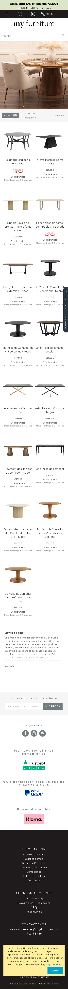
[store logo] (34, 24)
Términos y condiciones (34, 867)
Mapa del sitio (34, 911)
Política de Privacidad (34, 863)
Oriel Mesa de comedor (50, 468)
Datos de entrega (34, 898)
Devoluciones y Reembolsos (34, 902)
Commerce (34, 880)
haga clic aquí (53, 964)
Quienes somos (34, 858)
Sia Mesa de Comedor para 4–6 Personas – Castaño (50, 533)
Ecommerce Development (23, 983)
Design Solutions (50, 983)
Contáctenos (34, 871)
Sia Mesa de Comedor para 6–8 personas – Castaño (18, 597)
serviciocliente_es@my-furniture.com (34, 929)
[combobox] (34, 35)
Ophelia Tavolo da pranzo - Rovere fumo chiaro (18, 226)
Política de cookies (34, 876)
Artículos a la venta (34, 854)
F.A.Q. (34, 907)
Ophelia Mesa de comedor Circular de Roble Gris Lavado (18, 533)
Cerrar (55, 970)
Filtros (7, 115)
